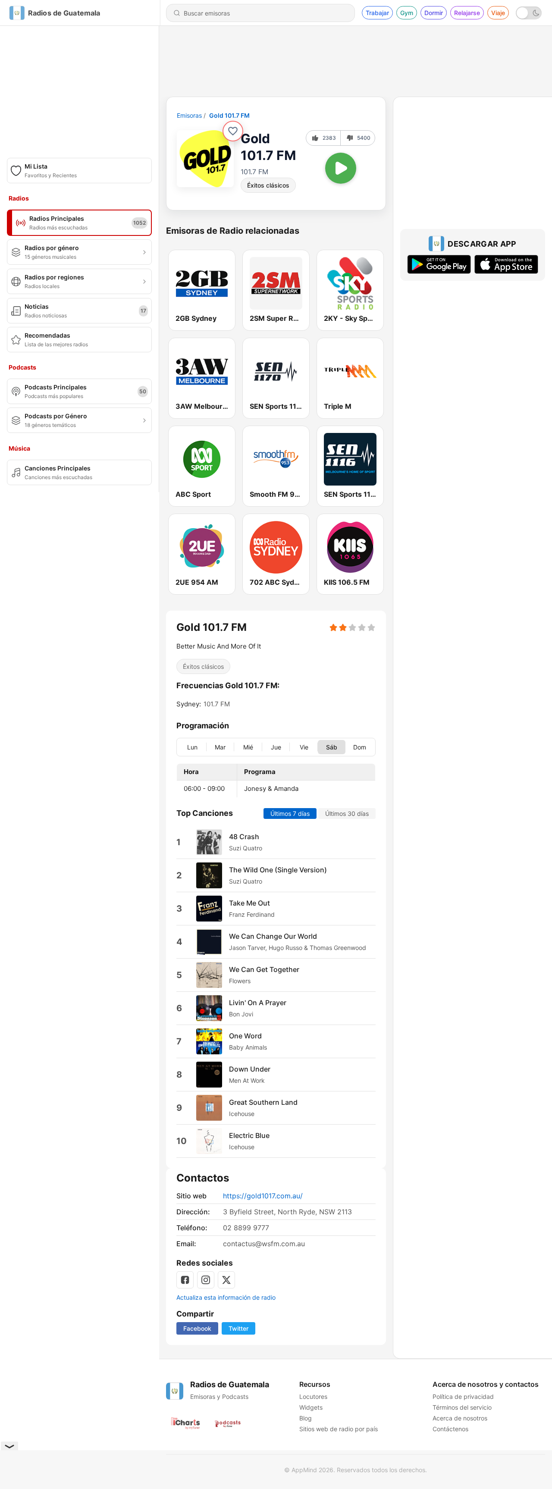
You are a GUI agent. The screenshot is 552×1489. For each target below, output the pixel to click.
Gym (406, 12)
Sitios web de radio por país (338, 1429)
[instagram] (205, 1279)
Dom (359, 747)
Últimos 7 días (290, 813)
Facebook (197, 1328)
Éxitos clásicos (268, 185)
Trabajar (377, 12)
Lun (192, 747)
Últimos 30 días (347, 813)
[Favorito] (233, 131)
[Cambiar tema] (529, 12)
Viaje (498, 12)
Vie (304, 747)
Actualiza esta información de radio (226, 1297)
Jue (276, 747)
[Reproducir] (340, 168)
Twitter (238, 1328)
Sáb (331, 747)
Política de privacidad (463, 1396)
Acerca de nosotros (460, 1418)
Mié (248, 747)
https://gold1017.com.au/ (263, 1195)
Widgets (311, 1407)
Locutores (313, 1396)
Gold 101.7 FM (229, 115)
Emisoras (189, 115)
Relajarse (467, 12)
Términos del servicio (462, 1407)
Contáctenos (450, 1429)
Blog (305, 1418)
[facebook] (185, 1279)
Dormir (433, 12)
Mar (220, 747)
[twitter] (226, 1279)
